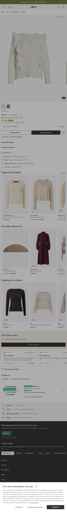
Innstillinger (19, 507)
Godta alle (55, 507)
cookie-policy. (34, 502)
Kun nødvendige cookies (35, 507)
